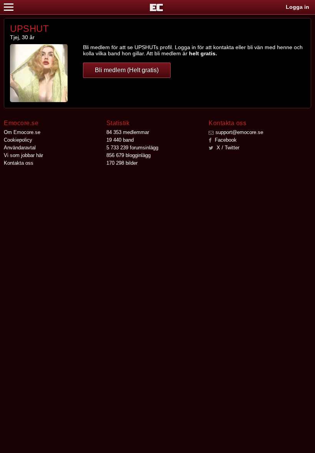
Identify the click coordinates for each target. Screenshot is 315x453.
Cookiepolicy (18, 140)
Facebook (225, 140)
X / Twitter (227, 147)
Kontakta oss (18, 163)
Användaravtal (20, 147)
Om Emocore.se (22, 132)
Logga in (297, 7)
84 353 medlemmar (127, 132)
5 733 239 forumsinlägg (132, 147)
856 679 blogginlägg (128, 155)
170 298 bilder (122, 163)
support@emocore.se (239, 132)
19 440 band (120, 140)
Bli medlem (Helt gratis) (127, 70)
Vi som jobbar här (23, 155)
